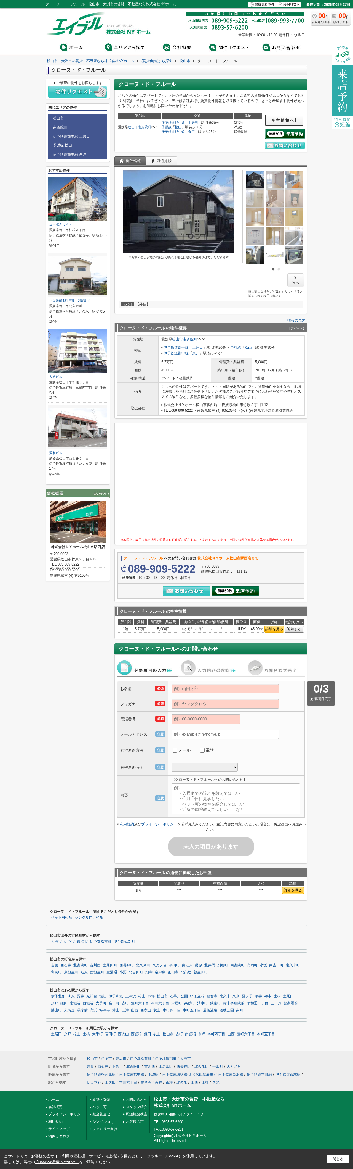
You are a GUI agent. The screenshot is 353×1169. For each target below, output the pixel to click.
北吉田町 (136, 972)
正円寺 (173, 972)
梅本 (267, 996)
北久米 (225, 996)
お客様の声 (135, 1122)
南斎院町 (144, 127)
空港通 (111, 972)
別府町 (222, 965)
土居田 (193, 123)
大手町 (101, 1003)
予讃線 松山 (62, 145)
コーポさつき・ (60, 224)
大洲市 (56, 941)
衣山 (157, 1010)
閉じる (338, 1159)
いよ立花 (197, 996)
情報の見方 (296, 320)
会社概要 (55, 1107)
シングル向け (103, 1122)
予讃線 (167, 127)
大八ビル (55, 377)
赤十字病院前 (234, 1003)
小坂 (263, 965)
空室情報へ (283, 120)
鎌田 (64, 1003)
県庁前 (82, 1010)
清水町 (202, 1003)
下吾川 (117, 1066)
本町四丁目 (172, 1010)
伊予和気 (116, 996)
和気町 (56, 972)
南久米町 (293, 965)
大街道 (69, 1010)
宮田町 (114, 1003)
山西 (134, 1010)
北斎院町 (80, 965)
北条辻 (186, 972)
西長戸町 (126, 965)
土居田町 (110, 965)
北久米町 (143, 965)
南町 (239, 1010)
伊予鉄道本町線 (259, 1074)
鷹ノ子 (247, 996)
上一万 (276, 1003)
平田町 (174, 965)
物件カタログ (59, 1136)
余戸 (191, 132)
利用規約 (127, 824)
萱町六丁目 (140, 1003)
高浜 (93, 1010)
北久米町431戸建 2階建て (69, 301)
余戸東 (160, 972)
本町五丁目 (192, 1010)
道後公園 (227, 1010)
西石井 (65, 965)
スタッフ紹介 (136, 1107)
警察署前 (291, 1003)
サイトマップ (59, 1129)
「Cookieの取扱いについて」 (57, 1162)
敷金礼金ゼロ (103, 1114)
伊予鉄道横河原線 (101, 1074)
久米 (236, 996)
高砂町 (189, 1003)
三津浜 (130, 996)
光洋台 (91, 996)
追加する (294, 629)
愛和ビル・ (57, 453)
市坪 (151, 996)
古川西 (95, 965)
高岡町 (252, 965)
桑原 (198, 965)
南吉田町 (276, 965)
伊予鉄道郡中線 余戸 (69, 154)
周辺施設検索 (136, 1114)
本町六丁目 (160, 1003)
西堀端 (88, 1003)
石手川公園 (179, 996)
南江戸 (187, 965)
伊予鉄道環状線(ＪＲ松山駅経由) (188, 1074)
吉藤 (54, 965)
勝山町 (56, 1010)
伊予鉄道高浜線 (230, 1074)
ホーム (53, 1099)
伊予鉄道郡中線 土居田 (71, 136)
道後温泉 (210, 1010)
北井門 (209, 965)
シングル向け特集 (89, 917)
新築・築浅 (101, 1099)
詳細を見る (274, 629)
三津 (125, 1010)
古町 (125, 1003)
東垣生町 (71, 972)
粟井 (80, 996)
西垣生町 (97, 972)
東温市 (82, 941)
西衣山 (145, 1010)
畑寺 (149, 972)
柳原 (71, 996)
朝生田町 (201, 972)
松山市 (133, 127)
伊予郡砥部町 (124, 941)
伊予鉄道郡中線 (173, 123)
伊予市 (69, 941)
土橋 (277, 996)
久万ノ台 (160, 965)
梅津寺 (104, 1010)
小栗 (123, 972)
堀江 (102, 996)
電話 (209, 750)
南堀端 (75, 1003)
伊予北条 (58, 996)
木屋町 (176, 1003)
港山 (115, 1010)
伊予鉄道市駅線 (288, 1074)
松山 (178, 127)
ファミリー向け (104, 1129)
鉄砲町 (215, 1003)
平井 (258, 996)
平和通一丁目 (257, 1003)
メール (184, 750)
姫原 (84, 972)
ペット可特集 (62, 917)
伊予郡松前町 (100, 941)
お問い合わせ (136, 1099)
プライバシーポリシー (159, 824)
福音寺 (212, 996)
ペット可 (99, 1107)
